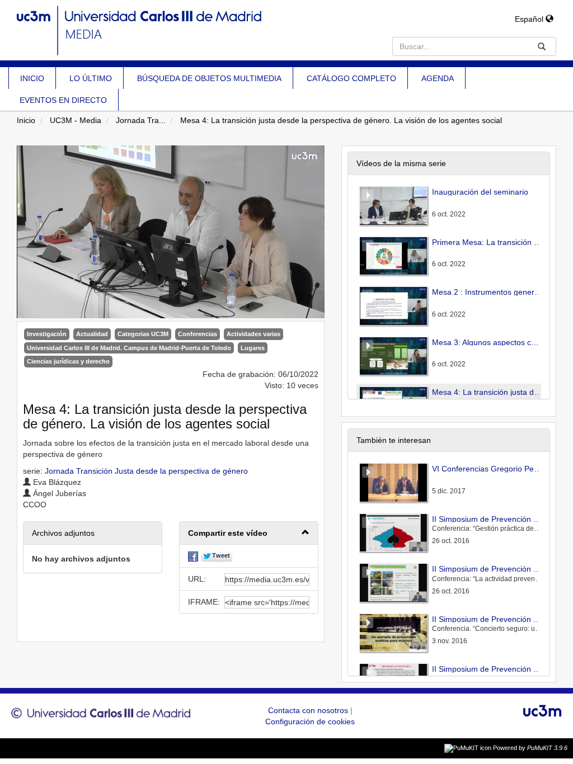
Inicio (26, 120)
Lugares (253, 348)
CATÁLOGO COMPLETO (351, 78)
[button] (249, 533)
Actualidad (92, 334)
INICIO (32, 78)
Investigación (47, 334)
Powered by (530, 747)
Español (530, 19)
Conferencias (197, 334)
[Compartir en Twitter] (216, 555)
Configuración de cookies (310, 721)
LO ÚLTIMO (90, 78)
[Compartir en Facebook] (193, 555)
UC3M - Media (75, 120)
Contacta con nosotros (309, 710)
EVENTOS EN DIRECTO (63, 100)
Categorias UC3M (143, 334)
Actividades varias (253, 334)
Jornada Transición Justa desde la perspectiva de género (146, 470)
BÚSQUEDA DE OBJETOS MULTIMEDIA (209, 78)
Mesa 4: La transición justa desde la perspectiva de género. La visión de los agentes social (341, 120)
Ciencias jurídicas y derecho (68, 361)
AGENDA (437, 78)
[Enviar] (541, 46)
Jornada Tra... (141, 120)
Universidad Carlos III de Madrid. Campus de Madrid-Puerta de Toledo (129, 348)
